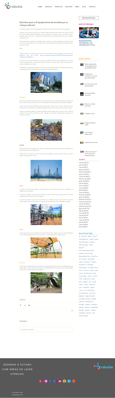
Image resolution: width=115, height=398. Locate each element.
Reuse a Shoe (94, 256)
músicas (81, 290)
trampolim (87, 310)
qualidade (81, 301)
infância (81, 284)
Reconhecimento (89, 253)
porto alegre (81, 299)
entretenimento (86, 279)
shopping (87, 307)
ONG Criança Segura (83, 245)
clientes (92, 270)
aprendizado (87, 262)
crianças (81, 273)
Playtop (91, 245)
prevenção (88, 299)
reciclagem (81, 304)
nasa (85, 290)
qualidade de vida (89, 301)
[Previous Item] (82, 32)
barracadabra (90, 264)
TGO (80, 259)
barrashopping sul (83, 267)
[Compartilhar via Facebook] (20, 305)
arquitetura (93, 262)
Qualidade (81, 253)
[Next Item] (96, 32)
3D (79, 236)
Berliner (89, 236)
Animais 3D (84, 236)
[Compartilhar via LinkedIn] (29, 305)
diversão (95, 276)
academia (84, 259)
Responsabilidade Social (84, 256)
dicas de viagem (83, 276)
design (94, 273)
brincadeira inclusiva (93, 267)
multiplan (92, 287)
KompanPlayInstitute (84, 242)
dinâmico (90, 276)
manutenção (86, 287)
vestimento (88, 313)
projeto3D (93, 299)
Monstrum (92, 242)
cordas (96, 270)
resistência (87, 304)
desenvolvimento (88, 273)
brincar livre (86, 270)
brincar (80, 270)
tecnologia (81, 310)
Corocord (95, 236)
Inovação (91, 239)
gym (90, 281)
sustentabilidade (94, 307)
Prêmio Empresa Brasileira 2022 (86, 250)
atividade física (82, 264)
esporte (93, 279)
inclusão (94, 281)
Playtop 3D (81, 247)
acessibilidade (91, 259)
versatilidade (82, 313)
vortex (93, 313)
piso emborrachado (83, 293)
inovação (86, 284)
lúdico (80, 287)
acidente (81, 262)
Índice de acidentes (83, 315)
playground (22, 299)
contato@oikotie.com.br (17, 394)
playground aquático (90, 296)
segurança (81, 307)
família (80, 281)
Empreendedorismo (83, 239)
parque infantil (90, 290)
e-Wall (80, 279)
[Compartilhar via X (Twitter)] (25, 305)
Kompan (96, 239)
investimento (92, 284)
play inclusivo (92, 293)
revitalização (94, 304)
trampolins (93, 310)
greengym (85, 281)
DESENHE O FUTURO (17, 364)
